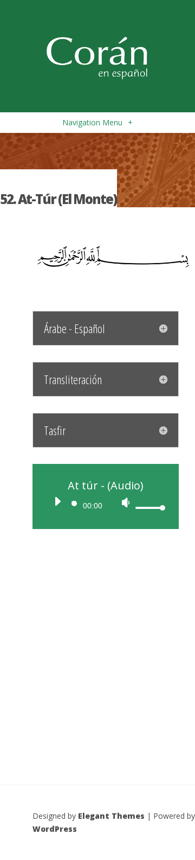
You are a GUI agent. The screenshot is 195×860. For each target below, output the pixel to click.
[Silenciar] (126, 502)
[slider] (148, 507)
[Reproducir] (57, 501)
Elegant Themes (111, 816)
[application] (105, 504)
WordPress (54, 829)
